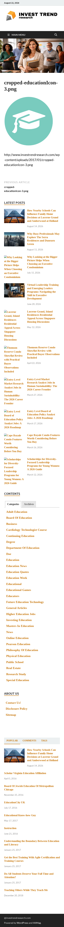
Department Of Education (22, 547)
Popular (12, 740)
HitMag (37, 922)
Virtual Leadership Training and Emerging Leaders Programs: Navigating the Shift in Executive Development (43, 291)
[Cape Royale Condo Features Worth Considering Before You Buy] (14, 435)
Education (12, 560)
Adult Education (16, 511)
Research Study (16, 674)
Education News (16, 566)
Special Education (17, 680)
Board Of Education (19, 517)
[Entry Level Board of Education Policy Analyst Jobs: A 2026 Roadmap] (14, 411)
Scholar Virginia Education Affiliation (25, 773)
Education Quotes (17, 572)
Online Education (17, 638)
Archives (29, 504)
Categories (13, 504)
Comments (29, 740)
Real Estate (13, 668)
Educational (13, 584)
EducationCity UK (14, 802)
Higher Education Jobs (20, 614)
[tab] (13, 504)
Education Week (16, 578)
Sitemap (11, 714)
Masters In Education (20, 626)
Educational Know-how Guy (20, 815)
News (9, 632)
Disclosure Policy (16, 708)
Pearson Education (18, 644)
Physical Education (18, 656)
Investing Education (19, 620)
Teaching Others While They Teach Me (26, 890)
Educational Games (18, 590)
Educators (12, 596)
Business (11, 524)
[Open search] (55, 35)
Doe (8, 554)
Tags (44, 740)
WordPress (22, 922)
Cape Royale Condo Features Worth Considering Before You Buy (43, 438)
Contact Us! (13, 702)
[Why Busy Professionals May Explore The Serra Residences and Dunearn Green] (14, 234)
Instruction (10, 828)
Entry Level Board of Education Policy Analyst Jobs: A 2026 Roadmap (41, 414)
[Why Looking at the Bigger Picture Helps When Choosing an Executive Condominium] (14, 257)
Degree (10, 542)
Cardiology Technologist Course (26, 529)
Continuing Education (20, 536)
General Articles (16, 608)
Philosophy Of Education (22, 650)
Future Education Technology (25, 602)
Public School (14, 662)
